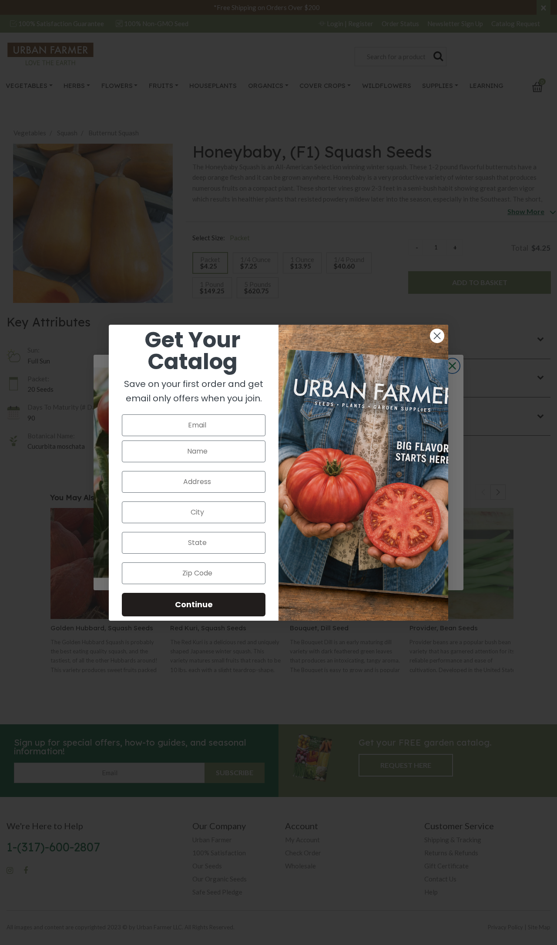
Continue (194, 604)
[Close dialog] (437, 335)
